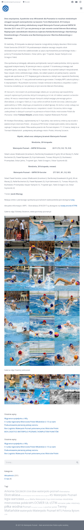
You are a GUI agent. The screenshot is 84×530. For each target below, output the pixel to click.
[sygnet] (5, 8)
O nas (6, 479)
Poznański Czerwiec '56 (38, 507)
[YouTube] (76, 2)
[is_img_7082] (16, 278)
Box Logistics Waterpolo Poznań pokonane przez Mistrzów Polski (31, 428)
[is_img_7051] (16, 253)
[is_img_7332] (16, 353)
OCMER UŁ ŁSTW (45, 503)
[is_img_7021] (16, 228)
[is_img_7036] (41, 228)
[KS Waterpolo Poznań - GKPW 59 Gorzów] (11, 381)
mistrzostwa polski (16, 503)
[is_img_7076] (67, 253)
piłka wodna (13, 506)
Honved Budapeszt (26, 495)
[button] (81, 8)
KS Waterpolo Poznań (63, 495)
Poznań (27, 506)
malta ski (26, 499)
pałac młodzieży (73, 503)
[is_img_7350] (67, 353)
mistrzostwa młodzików (61, 499)
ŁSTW (5, 514)
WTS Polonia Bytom (68, 510)
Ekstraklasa (12, 495)
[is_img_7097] (67, 278)
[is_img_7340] (41, 353)
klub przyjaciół (45, 495)
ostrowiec (62, 503)
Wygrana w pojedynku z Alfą (16, 418)
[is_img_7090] (41, 278)
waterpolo (26, 510)
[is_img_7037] (67, 228)
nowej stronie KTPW (68, 206)
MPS (31, 503)
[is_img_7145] (16, 303)
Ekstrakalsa (65, 491)
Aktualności (9, 475)
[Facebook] (72, 2)
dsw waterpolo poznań (45, 491)
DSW (28, 491)
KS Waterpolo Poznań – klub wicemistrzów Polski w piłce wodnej (45, 525)
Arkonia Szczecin (15, 491)
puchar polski (51, 507)
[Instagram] (80, 2)
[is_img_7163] (41, 303)
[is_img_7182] (16, 328)
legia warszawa (14, 499)
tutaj (72, 200)
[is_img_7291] (67, 328)
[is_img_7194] (41, 328)
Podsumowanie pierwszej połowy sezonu (21, 425)
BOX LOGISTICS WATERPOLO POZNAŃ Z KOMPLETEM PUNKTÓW (31, 431)
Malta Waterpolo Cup (40, 499)
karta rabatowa (36, 495)
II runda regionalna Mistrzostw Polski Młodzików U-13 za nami (30, 422)
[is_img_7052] (41, 253)
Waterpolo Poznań (44, 510)
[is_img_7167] (67, 303)
